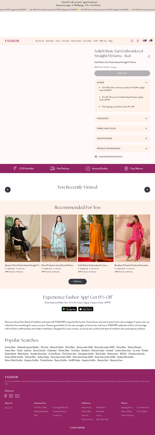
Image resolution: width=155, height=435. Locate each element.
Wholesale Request (41, 411)
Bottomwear (113, 353)
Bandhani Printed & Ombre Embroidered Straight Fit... (132, 265)
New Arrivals (86, 407)
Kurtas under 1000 (85, 347)
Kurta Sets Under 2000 (83, 356)
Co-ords (136, 350)
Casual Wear (10, 347)
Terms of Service (127, 415)
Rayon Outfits (60, 360)
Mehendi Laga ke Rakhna (28, 347)
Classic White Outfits (14, 356)
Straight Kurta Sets (38, 353)
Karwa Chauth (39, 350)
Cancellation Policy (143, 407)
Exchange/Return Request (61, 407)
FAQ (36, 415)
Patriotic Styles (97, 350)
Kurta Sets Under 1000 (61, 356)
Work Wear (70, 347)
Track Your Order (40, 407)
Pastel (19, 350)
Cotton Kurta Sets (123, 350)
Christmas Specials (136, 353)
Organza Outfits (31, 360)
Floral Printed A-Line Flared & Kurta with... (57, 265)
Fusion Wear (10, 350)
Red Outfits (101, 353)
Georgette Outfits (86, 353)
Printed (145, 350)
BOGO (123, 353)
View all (77, 281)
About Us (8, 408)
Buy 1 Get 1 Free (102, 419)
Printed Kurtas (46, 360)
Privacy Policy (142, 411)
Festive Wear (30, 356)
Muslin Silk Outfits (125, 356)
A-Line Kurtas (54, 353)
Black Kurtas (23, 353)
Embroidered (10, 353)
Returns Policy (126, 411)
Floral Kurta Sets (69, 353)
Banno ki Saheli (56, 347)
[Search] (132, 40)
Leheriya (27, 350)
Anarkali (109, 350)
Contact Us (57, 415)
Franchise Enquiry (59, 411)
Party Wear (121, 347)
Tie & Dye (75, 350)
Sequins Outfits (88, 360)
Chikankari (52, 350)
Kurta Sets (100, 411)
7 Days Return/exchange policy (110, 157)
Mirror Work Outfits (13, 360)
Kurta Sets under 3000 (105, 347)
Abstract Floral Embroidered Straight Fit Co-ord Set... (22, 265)
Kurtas (99, 415)
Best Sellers (101, 407)
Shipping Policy (127, 407)
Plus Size (44, 347)
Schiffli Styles (74, 360)
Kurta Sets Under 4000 (105, 356)
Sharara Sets (102, 360)
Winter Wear (63, 350)
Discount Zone (116, 360)
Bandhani (85, 350)
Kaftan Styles (43, 356)
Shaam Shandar (134, 347)
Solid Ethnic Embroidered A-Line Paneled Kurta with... (92, 265)
